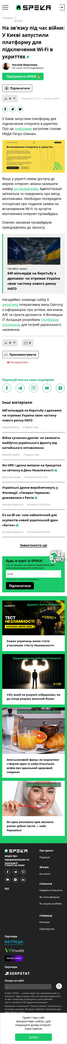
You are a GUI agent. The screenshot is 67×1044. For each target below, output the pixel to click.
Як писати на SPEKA (50, 903)
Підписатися (20, 88)
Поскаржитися (19, 362)
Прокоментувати (22, 355)
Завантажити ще (33, 545)
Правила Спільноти (50, 890)
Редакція (44, 857)
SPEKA (15, 993)
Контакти (44, 873)
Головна (7, 18)
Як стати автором (49, 897)
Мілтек (18, 21)
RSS (7, 888)
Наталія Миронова (24, 64)
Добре (33, 1037)
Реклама (44, 922)
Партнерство (47, 929)
